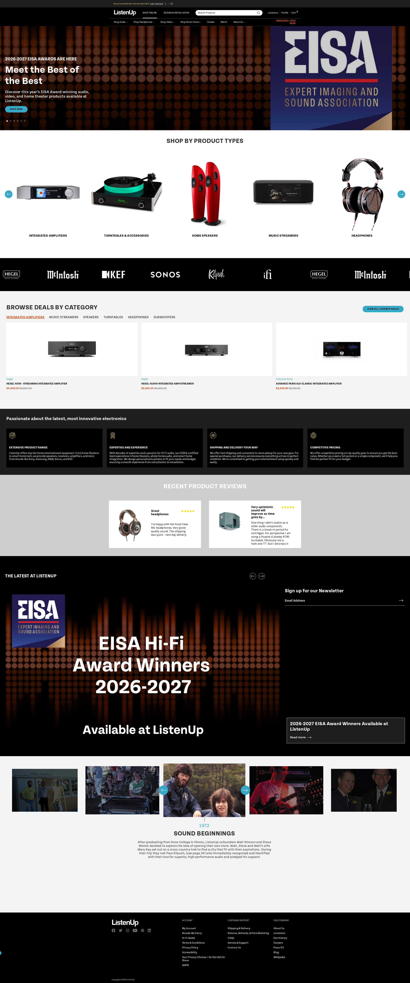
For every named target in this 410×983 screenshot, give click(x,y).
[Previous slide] (8, 194)
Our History (280, 938)
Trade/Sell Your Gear (285, 22)
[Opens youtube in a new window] (136, 930)
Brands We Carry (192, 933)
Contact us (171, 3)
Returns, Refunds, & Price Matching (248, 933)
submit (401, 600)
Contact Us (234, 947)
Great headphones (159, 512)
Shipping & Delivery (239, 928)
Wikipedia (279, 957)
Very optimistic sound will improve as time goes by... (263, 512)
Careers (278, 942)
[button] (7, 121)
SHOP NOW (16, 109)
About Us (238, 22)
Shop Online (150, 13)
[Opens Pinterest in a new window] (143, 930)
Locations (273, 13)
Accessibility (189, 952)
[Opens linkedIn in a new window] (150, 930)
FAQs (231, 938)
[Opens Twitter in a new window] (121, 930)
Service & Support (238, 942)
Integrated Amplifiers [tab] (25, 317)
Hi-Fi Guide (188, 938)
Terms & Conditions (193, 942)
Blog (276, 952)
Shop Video (166, 22)
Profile (285, 13)
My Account (189, 928)
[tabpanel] (207, 359)
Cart (293, 13)
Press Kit (279, 947)
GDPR (185, 965)
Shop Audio (120, 22)
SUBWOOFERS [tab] (164, 317)
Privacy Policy (190, 947)
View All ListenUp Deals (383, 309)
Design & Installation (176, 13)
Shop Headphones (143, 22)
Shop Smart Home (189, 22)
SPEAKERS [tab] (91, 317)
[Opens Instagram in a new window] (128, 930)
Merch (224, 22)
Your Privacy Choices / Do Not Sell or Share (203, 959)
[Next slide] (401, 194)
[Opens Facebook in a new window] (114, 930)
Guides (210, 22)
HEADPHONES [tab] (138, 317)
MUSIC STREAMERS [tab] (63, 317)
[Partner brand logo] (64, 274)
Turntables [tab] (113, 317)
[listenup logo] (125, 12)
